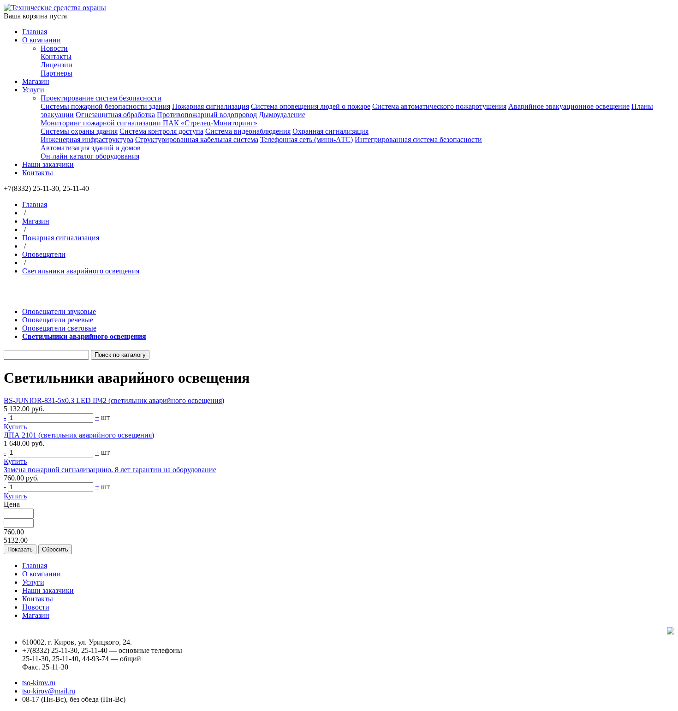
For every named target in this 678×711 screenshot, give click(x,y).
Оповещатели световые (59, 328)
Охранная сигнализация (330, 131)
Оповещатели (43, 254)
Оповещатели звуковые (59, 311)
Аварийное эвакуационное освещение (569, 106)
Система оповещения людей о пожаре (310, 106)
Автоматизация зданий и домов (91, 148)
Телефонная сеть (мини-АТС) (306, 139)
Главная (34, 32)
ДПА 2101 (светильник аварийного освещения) (79, 435)
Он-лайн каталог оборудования (90, 156)
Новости (54, 48)
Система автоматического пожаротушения (439, 106)
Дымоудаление (282, 114)
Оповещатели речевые (57, 320)
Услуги (33, 90)
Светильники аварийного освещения (80, 271)
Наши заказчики (48, 164)
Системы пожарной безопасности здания (105, 106)
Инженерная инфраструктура (87, 139)
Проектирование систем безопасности (101, 98)
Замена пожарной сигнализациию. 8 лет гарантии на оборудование (110, 470)
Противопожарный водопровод (207, 114)
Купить (15, 427)
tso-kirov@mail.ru (48, 691)
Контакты (56, 56)
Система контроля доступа (161, 131)
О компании (41, 40)
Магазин (35, 81)
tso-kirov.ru (38, 683)
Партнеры (56, 73)
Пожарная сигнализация (210, 106)
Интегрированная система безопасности (418, 139)
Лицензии (56, 65)
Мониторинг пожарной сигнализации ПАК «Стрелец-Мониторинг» (149, 123)
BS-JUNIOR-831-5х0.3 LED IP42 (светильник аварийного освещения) (114, 400)
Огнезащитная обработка (115, 114)
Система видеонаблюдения (248, 131)
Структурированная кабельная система (196, 139)
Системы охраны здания (79, 131)
